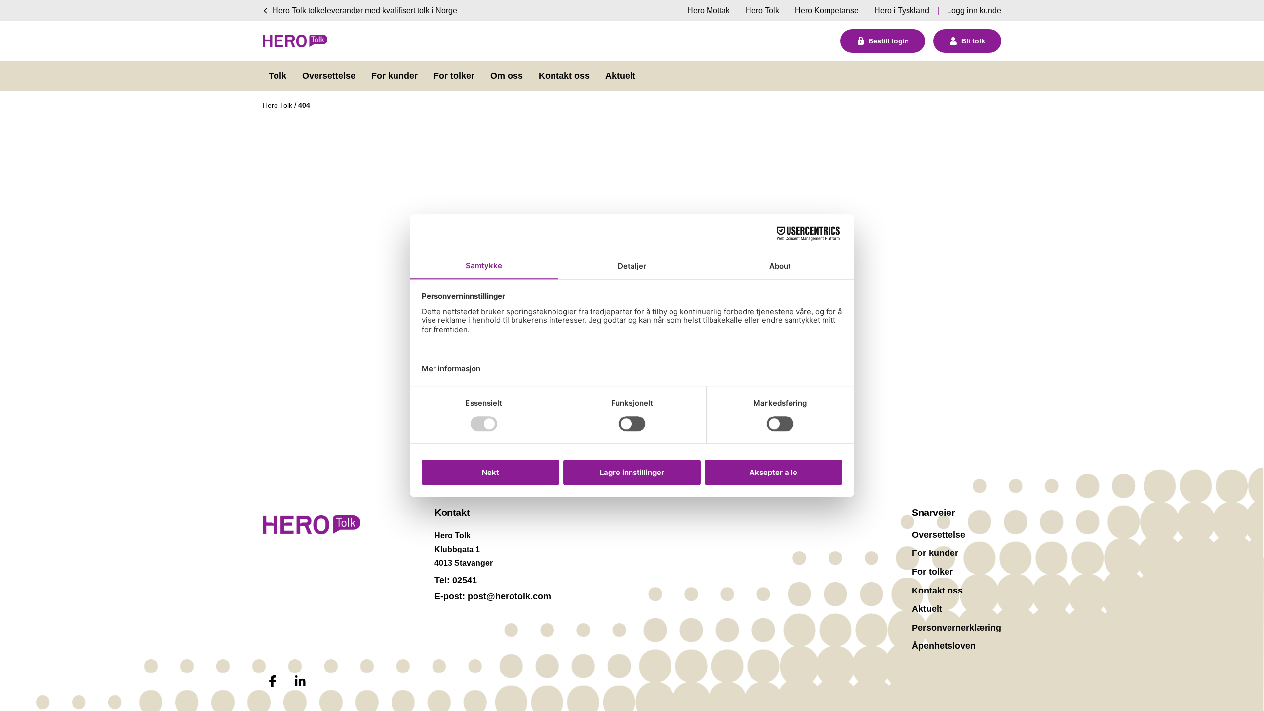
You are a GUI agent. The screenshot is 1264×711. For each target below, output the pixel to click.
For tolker (932, 572)
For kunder (935, 553)
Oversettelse (938, 535)
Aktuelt (927, 609)
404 (304, 105)
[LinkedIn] (300, 681)
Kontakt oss (937, 590)
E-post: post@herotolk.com (492, 596)
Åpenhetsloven (944, 646)
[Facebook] (272, 681)
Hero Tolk (278, 105)
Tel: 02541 (455, 580)
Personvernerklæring (956, 627)
